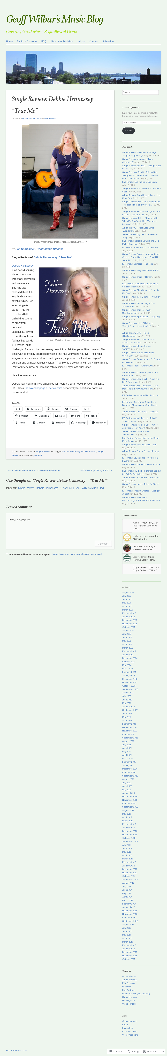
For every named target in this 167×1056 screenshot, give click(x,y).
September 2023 (130, 689)
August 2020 (128, 779)
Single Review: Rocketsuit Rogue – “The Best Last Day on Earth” (141, 213)
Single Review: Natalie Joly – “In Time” (140, 484)
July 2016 (126, 928)
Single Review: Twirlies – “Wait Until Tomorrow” (136, 311)
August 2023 (128, 692)
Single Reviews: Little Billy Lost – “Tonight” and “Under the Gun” (137, 324)
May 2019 (126, 814)
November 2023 (129, 682)
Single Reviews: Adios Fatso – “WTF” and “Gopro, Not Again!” (140, 426)
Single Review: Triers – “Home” (137, 277)
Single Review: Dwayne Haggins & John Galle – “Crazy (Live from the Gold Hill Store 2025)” (141, 257)
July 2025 (126, 634)
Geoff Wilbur (139, 546)
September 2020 (130, 776)
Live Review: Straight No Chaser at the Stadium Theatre (140, 285)
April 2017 (127, 897)
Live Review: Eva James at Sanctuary (139, 182)
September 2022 (130, 710)
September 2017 (130, 879)
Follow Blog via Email (131, 107)
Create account (129, 1021)
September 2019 (130, 807)
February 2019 (129, 824)
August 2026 (128, 592)
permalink (37, 455)
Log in (125, 1024)
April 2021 (127, 755)
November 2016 (129, 914)
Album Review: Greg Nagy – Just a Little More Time (141, 196)
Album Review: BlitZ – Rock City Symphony (135, 334)
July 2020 (126, 782)
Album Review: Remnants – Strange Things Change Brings (139, 154)
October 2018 (128, 838)
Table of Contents (27, 41)
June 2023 (127, 700)
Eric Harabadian (88, 451)
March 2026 (127, 610)
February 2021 (129, 762)
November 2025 (129, 623)
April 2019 (127, 817)
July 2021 (126, 744)
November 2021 (129, 731)
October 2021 (128, 734)
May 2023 (126, 703)
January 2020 (128, 793)
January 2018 (128, 866)
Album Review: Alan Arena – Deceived (140, 411)
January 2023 (128, 706)
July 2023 (126, 696)
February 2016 (129, 945)
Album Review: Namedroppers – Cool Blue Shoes (140, 374)
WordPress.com (130, 1035)
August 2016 (128, 924)
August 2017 (128, 883)
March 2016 (127, 942)
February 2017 (129, 904)
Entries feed (127, 1028)
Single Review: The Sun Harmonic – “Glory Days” (139, 354)
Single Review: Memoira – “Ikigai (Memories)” (137, 160)
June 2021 (127, 748)
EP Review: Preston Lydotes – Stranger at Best (140, 492)
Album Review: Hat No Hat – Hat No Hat (141, 477)
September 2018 (130, 841)
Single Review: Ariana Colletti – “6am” (140, 444)
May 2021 (126, 751)
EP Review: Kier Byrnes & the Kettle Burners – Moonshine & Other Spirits (139, 403)
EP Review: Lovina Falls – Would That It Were (140, 459)
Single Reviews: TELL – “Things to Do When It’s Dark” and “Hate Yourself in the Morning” (140, 221)
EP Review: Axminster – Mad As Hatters (140, 395)
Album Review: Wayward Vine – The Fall (141, 270)
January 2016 (128, 948)
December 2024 (129, 658)
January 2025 (128, 654)
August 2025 (128, 630)
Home (9, 41)
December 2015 (129, 952)
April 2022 (127, 720)
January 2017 (128, 907)
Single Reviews (42, 451)
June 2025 (127, 637)
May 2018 (126, 852)
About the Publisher (61, 41)
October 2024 (128, 661)
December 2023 (129, 679)
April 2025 (127, 644)
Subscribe (108, 41)
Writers (81, 41)
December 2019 (129, 796)
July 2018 (126, 845)
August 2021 (128, 741)
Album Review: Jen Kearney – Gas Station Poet (138, 305)
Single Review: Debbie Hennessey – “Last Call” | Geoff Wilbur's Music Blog (61, 488)
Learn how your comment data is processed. (77, 554)
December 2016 (129, 910)
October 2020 (128, 772)
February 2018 (129, 862)
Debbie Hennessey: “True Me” (52, 257)
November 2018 (129, 834)
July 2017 (126, 886)
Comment (103, 543)
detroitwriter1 (50, 118)
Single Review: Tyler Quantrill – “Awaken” (141, 297)
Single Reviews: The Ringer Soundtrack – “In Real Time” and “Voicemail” (141, 203)
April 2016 (127, 938)
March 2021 (127, 758)
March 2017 (127, 900)
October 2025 (128, 627)
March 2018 (127, 859)
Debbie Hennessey (22, 265)
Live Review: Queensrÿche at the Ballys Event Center (140, 439)
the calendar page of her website (43, 388)
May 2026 (126, 603)
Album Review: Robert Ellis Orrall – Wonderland (139, 229)
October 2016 (128, 917)
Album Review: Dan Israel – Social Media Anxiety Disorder (33, 470)
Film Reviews (128, 983)
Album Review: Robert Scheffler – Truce (141, 464)
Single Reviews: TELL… (144, 567)
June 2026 (127, 599)
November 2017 (129, 872)
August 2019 (128, 810)
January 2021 (128, 765)
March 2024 (127, 668)
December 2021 (129, 727)
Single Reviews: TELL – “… (146, 570)
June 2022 (127, 713)
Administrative (129, 976)
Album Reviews (129, 979)
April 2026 (127, 606)
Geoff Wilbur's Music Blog (54, 20)
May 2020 (126, 789)
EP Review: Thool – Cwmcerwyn (137, 366)
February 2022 (129, 724)
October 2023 (128, 686)
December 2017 (129, 869)
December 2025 (129, 620)
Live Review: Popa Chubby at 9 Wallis (96, 470)
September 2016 (130, 921)
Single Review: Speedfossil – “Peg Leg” (141, 316)
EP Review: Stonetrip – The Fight (137, 264)
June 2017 (127, 890)
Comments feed (129, 1031)
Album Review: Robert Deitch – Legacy (140, 451)
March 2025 (127, 648)
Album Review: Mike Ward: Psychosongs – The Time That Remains (141, 499)
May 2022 (126, 717)
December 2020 (129, 769)
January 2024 (128, 675)
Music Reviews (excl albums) (136, 993)
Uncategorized (129, 1000)
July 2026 (126, 596)
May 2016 (126, 935)
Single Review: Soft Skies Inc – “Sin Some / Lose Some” (139, 341)
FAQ (43, 41)
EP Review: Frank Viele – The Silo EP (140, 247)
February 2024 (129, 672)
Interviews (126, 986)
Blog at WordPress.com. (16, 1050)
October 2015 (128, 959)
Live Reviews (128, 990)
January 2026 (128, 616)
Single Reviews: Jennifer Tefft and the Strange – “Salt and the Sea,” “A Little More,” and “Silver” (140, 175)
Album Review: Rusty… (144, 523)
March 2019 (127, 820)
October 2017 (128, 876)
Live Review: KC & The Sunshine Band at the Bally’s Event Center (141, 472)
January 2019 (128, 827)
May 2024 (126, 665)
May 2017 (126, 893)
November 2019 (129, 800)
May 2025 (126, 641)
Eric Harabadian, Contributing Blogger (39, 249)
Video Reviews (129, 1004)
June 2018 (127, 848)
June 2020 (127, 786)
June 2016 (127, 931)
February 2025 (129, 651)
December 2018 (129, 831)
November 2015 (129, 955)
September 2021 (130, 738)
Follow (128, 130)
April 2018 (127, 855)
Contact (93, 41)
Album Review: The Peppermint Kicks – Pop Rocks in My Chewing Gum (140, 387)
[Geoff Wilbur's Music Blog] (83, 61)
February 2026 (129, 613)
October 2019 (128, 803)
